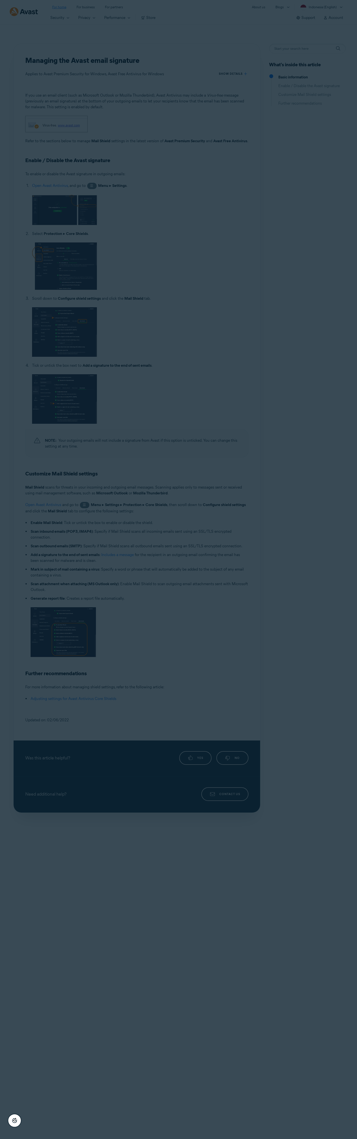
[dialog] (178, 569)
